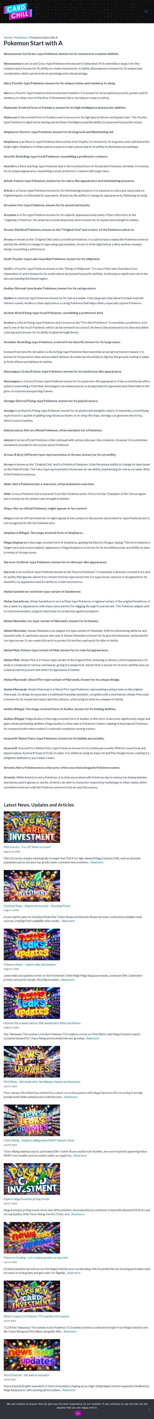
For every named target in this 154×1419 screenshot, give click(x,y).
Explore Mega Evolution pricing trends (26, 1199)
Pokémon (20, 37)
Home (8, 37)
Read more (97, 862)
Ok (78, 1413)
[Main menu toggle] (146, 11)
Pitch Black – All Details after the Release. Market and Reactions (42, 1081)
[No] (149, 1409)
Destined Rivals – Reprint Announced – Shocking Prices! (37, 905)
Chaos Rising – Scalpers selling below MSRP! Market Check (39, 1140)
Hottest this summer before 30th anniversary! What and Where (42, 1023)
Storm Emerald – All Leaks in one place (26, 1375)
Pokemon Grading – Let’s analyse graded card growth (36, 1257)
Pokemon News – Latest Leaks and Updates (30, 964)
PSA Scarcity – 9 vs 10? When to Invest (27, 847)
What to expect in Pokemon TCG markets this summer (36, 1316)
